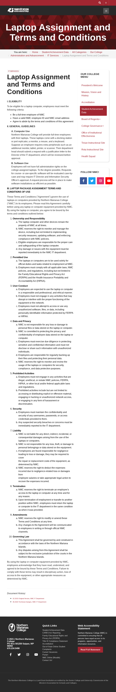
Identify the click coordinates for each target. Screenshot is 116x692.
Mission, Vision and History (91, 94)
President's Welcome (92, 85)
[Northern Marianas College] (18, 10)
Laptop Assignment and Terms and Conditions (38, 84)
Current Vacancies (49, 652)
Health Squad (88, 156)
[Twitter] (91, 180)
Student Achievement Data (92, 111)
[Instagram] (100, 180)
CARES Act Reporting (51, 633)
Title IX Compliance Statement (55, 641)
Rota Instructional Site (92, 149)
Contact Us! (47, 660)
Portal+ (45, 655)
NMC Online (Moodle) (51, 658)
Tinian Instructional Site (93, 143)
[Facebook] (83, 180)
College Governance (91, 126)
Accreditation (88, 102)
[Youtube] (108, 180)
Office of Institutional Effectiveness (91, 134)
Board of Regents (90, 119)
